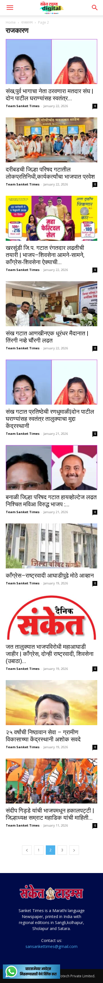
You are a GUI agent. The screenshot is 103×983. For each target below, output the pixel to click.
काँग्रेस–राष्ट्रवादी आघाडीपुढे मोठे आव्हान (50, 575)
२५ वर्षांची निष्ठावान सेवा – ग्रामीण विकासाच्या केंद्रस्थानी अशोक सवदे (43, 736)
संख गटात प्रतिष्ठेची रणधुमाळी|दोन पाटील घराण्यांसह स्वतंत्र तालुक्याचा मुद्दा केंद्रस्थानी (50, 418)
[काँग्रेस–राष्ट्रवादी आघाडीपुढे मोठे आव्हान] (51, 545)
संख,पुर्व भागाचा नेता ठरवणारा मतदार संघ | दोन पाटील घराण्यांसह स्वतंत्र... (49, 95)
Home (11, 22)
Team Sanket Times (22, 106)
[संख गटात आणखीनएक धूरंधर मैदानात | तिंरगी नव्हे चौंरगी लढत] (51, 303)
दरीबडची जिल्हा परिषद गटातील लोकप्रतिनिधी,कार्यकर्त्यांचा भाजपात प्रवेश (50, 173)
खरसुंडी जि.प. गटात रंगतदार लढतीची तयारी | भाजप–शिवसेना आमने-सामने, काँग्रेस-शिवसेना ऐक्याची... (45, 255)
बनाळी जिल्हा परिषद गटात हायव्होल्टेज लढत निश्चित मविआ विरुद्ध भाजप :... (51, 501)
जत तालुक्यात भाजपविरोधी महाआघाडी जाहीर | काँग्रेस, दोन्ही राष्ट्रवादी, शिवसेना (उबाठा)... (50, 653)
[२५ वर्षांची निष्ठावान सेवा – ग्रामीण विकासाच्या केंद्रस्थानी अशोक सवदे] (51, 702)
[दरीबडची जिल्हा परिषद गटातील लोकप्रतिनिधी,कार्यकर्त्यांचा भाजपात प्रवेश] (51, 139)
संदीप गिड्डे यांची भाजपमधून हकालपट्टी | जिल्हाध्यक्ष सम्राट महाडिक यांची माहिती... (50, 814)
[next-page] (74, 850)
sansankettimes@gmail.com (51, 946)
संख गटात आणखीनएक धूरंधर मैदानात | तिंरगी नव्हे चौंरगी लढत (47, 337)
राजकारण (27, 22)
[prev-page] (27, 850)
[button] (10, 7)
